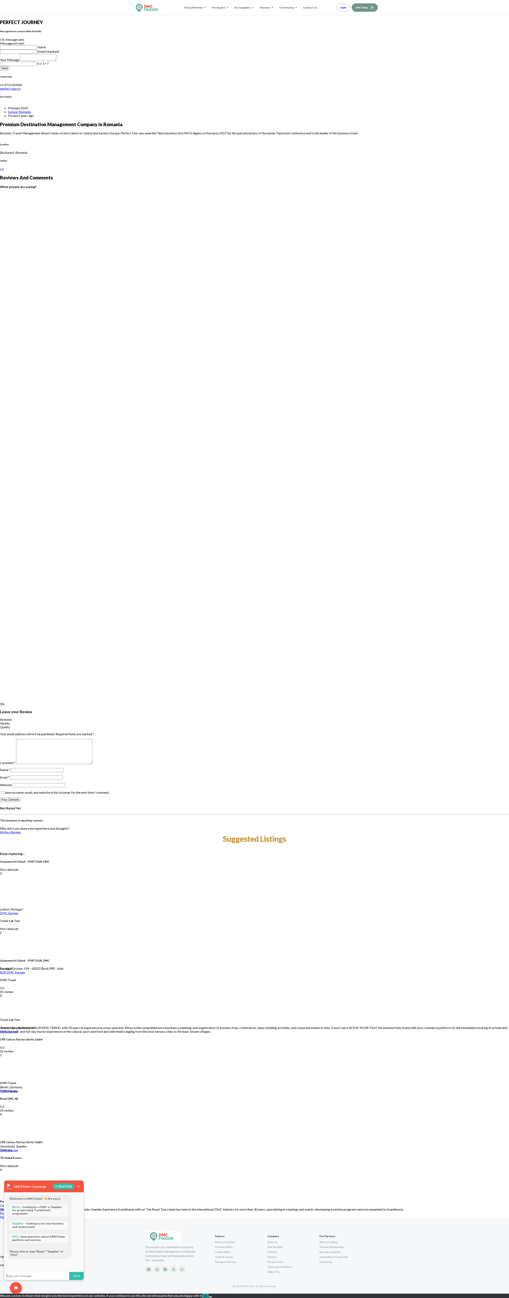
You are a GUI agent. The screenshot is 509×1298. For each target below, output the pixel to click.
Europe (13, 913)
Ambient (6, 719)
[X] (173, 1269)
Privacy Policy (275, 1261)
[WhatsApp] (182, 1269)
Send (5, 68)
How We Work (275, 1247)
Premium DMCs (223, 1247)
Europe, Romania (19, 112)
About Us (272, 1242)
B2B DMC (7, 972)
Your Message (10, 60)
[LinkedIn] (148, 1269)
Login (343, 7)
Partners (265, 7)
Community (286, 7)
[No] (210, 1296)
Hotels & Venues (224, 1256)
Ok (205, 1295)
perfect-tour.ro (10, 88)
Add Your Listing (328, 1242)
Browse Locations (225, 1242)
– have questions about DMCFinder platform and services (38, 1238)
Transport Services (225, 1261)
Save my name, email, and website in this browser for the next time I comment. (57, 792)
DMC (4, 913)
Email (5, 777)
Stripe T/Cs (273, 1271)
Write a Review (10, 832)
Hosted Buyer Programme (334, 1256)
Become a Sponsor (330, 1252)
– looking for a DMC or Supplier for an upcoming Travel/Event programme (37, 1210)
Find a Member (193, 7)
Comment (8, 763)
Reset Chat (65, 1186)
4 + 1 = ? (43, 63)
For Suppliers (242, 7)
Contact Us (310, 7)
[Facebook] (165, 1269)
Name (41, 47)
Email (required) (48, 51)
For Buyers (218, 7)
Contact (271, 1256)
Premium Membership (332, 1247)
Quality (5, 727)
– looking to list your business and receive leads (38, 1225)
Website (6, 785)
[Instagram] (156, 1269)
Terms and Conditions (279, 1266)
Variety (5, 723)
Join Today (364, 7)
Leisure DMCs (223, 1252)
